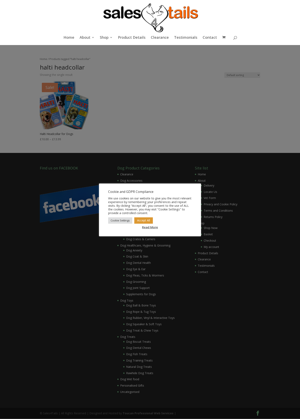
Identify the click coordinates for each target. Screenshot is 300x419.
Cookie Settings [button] (120, 220)
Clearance (160, 38)
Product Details (132, 38)
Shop (104, 38)
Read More (150, 227)
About (85, 38)
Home (68, 38)
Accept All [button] (143, 220)
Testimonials (185, 38)
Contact (210, 38)
